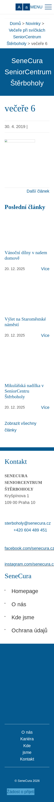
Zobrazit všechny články (20, 426)
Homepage (25, 591)
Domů (15, 23)
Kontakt (27, 759)
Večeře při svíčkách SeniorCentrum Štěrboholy (26, 37)
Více (45, 268)
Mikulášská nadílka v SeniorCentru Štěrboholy (24, 391)
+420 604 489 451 (30, 530)
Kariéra (27, 739)
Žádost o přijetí (20, 791)
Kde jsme (23, 617)
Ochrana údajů (29, 630)
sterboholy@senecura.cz (28, 523)
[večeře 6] (20, 142)
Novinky (33, 23)
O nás (19, 604)
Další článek (38, 191)
